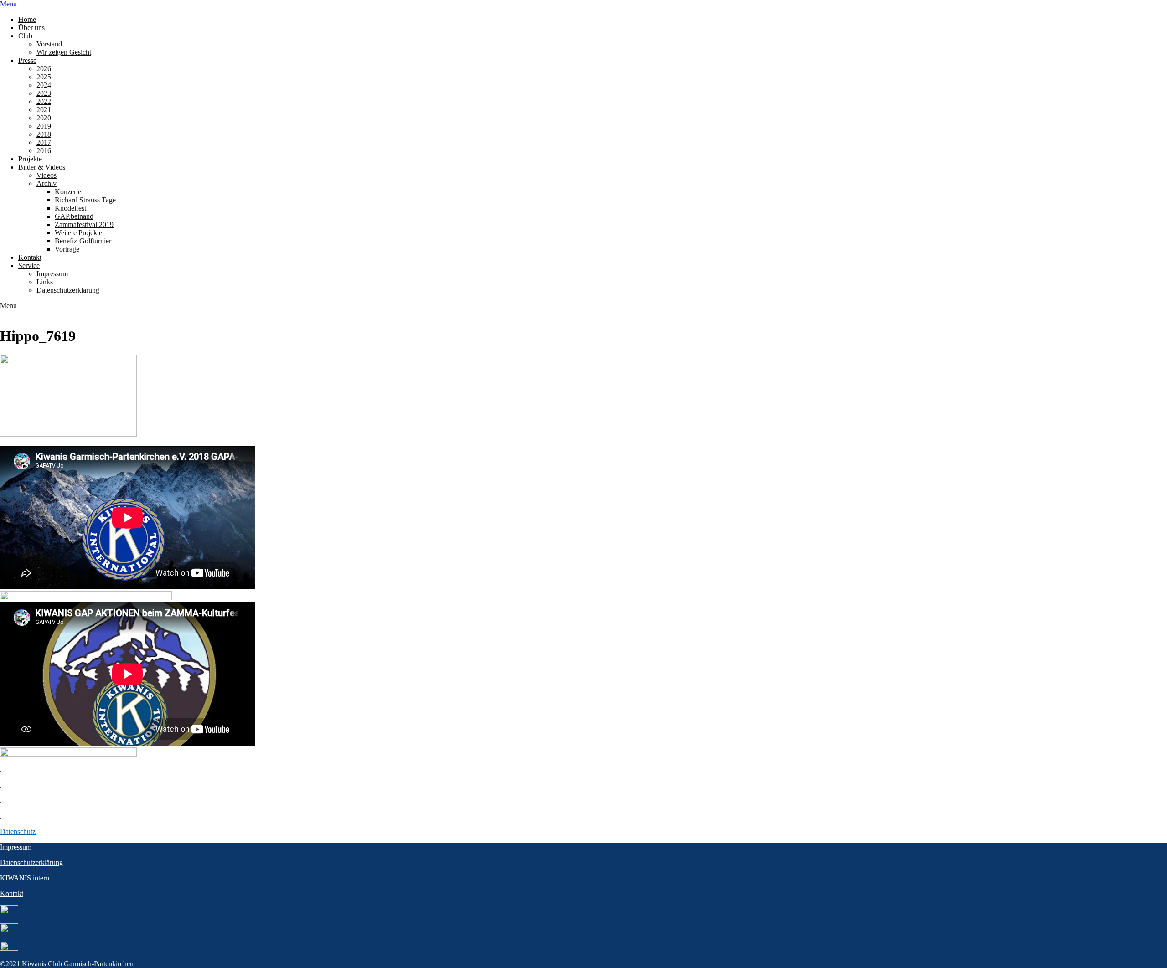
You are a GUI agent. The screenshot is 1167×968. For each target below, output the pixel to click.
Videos (46, 175)
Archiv (46, 183)
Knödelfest (70, 208)
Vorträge (67, 249)
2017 (43, 142)
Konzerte (68, 192)
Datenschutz (18, 831)
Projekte (30, 159)
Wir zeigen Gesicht (63, 52)
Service (29, 265)
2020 (43, 118)
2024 (43, 85)
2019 (43, 126)
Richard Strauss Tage (85, 200)
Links (44, 282)
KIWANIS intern (24, 878)
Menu (8, 4)
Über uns (31, 27)
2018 (43, 134)
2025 (43, 77)
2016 (43, 150)
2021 (43, 109)
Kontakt (29, 257)
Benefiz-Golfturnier (83, 241)
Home (27, 19)
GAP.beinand (74, 216)
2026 (43, 68)
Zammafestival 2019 (84, 224)
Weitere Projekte (78, 233)
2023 (43, 93)
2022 (43, 101)
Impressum (52, 274)
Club (25, 36)
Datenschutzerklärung (67, 290)
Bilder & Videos (41, 167)
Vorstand (49, 44)
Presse (27, 60)
